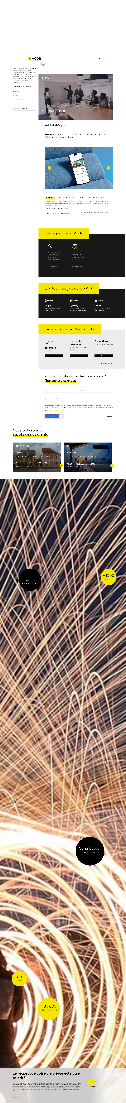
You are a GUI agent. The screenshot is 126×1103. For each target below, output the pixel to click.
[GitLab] (48, 78)
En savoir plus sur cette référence (22, 86)
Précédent (49, 168)
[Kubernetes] (28, 446)
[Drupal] (43, 78)
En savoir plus (17, 1097)
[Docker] (24, 446)
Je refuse (92, 1086)
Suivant (108, 168)
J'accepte (92, 1081)
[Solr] (21, 446)
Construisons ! (115, 59)
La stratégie (16, 95)
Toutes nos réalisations (104, 435)
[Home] (34, 59)
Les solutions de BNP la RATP (21, 108)
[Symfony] (46, 78)
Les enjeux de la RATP (19, 100)
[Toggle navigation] (99, 59)
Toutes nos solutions (106, 363)
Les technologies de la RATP (20, 104)
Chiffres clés (16, 91)
